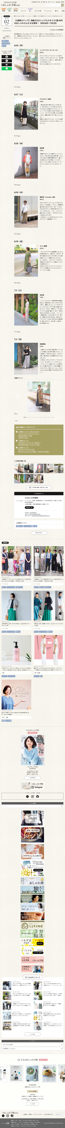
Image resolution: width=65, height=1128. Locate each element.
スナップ (23, 11)
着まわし (41, 587)
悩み (41, 676)
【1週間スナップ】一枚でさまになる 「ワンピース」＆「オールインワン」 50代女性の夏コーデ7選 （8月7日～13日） (29, 435)
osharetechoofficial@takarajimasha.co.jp (40, 515)
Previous (17, 396)
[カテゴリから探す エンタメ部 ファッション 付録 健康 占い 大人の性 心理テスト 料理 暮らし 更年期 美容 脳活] (32, 1044)
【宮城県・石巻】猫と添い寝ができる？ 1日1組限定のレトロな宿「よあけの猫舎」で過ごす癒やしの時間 (21, 1025)
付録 (9, 11)
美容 (3, 672)
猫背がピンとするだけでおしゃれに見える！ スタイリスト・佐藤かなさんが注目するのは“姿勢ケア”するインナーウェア (48, 670)
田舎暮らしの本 (34, 1124)
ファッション (48, 11)
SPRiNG (31, 1122)
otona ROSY (26, 1122)
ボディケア (36, 676)
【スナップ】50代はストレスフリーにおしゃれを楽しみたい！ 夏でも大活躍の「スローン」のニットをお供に (21, 995)
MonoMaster (27, 1124)
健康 (3, 11)
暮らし (57, 11)
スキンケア (4, 676)
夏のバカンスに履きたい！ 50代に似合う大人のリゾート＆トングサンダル (21, 1014)
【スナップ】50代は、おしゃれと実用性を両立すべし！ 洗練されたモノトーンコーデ (21, 985)
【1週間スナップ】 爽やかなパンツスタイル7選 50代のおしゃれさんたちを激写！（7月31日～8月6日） (34, 450)
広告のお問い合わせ (48, 1114)
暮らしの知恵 (8, 720)
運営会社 (30, 1114)
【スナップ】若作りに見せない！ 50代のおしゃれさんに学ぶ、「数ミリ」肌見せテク (52, 995)
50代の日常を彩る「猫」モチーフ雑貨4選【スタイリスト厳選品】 (52, 1004)
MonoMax (17, 1124)
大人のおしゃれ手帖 (27, 1120)
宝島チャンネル (14, 1120)
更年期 (16, 11)
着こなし (4, 45)
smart (22, 1124)
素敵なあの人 (14, 1122)
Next (59, 396)
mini (37, 1120)
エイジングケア (11, 676)
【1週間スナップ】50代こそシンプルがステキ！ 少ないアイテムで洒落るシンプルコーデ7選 (21, 1005)
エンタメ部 (38, 11)
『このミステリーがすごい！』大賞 (27, 1126)
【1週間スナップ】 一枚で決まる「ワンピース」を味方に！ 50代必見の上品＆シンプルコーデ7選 (29, 443)
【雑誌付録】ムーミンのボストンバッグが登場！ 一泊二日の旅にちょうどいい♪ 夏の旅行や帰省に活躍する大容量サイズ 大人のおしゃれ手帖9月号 (53, 1026)
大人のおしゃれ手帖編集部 (56, 29)
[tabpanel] (38, 398)
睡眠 (3, 720)
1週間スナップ (5, 41)
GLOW (12, 1124)
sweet (34, 1120)
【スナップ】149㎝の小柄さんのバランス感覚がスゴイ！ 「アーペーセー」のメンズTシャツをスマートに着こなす (52, 985)
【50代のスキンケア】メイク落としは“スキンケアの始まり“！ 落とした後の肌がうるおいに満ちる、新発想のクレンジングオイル (16, 670)
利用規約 (25, 1114)
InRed (20, 1120)
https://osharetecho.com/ (34, 514)
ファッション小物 (6, 43)
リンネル (20, 1122)
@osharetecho (33, 512)
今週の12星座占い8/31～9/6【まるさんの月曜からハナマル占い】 (52, 1014)
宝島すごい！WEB (15, 1126)
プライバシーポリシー (38, 1114)
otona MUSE (37, 1122)
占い (30, 11)
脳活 (63, 11)
